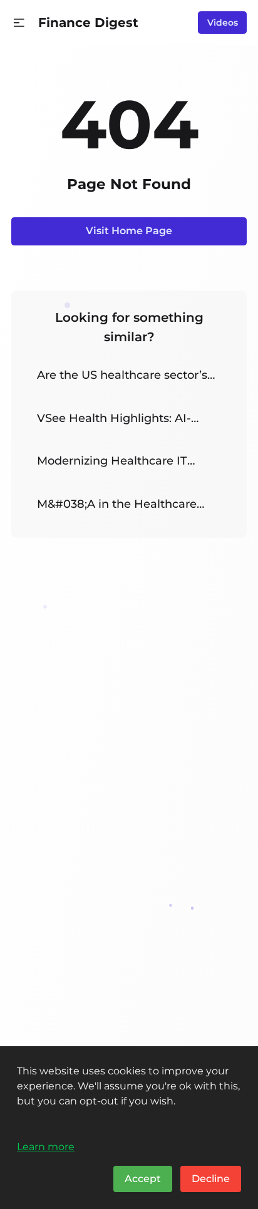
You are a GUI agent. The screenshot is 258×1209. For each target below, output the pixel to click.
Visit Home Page (129, 231)
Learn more (46, 1146)
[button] (19, 23)
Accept (143, 1179)
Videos (222, 23)
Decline (211, 1179)
